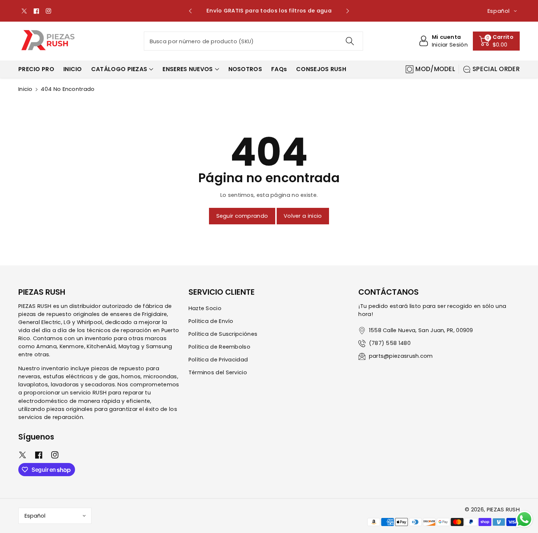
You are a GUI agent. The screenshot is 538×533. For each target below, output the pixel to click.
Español (35, 515)
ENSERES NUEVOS (187, 69)
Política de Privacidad (218, 359)
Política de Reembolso (219, 346)
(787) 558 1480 (390, 343)
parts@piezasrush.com (401, 356)
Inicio (25, 89)
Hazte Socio (204, 308)
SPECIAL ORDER (496, 69)
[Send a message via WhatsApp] (524, 519)
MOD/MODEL (435, 69)
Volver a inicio (303, 216)
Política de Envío (210, 321)
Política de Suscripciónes (223, 334)
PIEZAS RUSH (503, 509)
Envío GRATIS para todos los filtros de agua (240, 10)
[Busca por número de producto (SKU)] (349, 41)
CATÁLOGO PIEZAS (119, 69)
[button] (496, 41)
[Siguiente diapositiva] (347, 11)
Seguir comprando (242, 216)
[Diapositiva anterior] (190, 11)
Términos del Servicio (217, 372)
